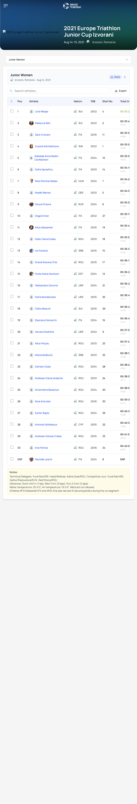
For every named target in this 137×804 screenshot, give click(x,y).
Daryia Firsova (43, 204)
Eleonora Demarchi (46, 320)
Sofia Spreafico (44, 169)
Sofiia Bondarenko (45, 297)
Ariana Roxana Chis (46, 262)
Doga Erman (42, 215)
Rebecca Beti (42, 123)
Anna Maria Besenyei (47, 389)
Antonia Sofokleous (46, 424)
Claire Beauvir (43, 308)
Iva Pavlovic (41, 250)
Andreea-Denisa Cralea (48, 436)
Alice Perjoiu (42, 343)
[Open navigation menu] (5, 5)
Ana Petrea (41, 447)
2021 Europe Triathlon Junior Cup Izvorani (92, 31)
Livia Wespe (41, 111)
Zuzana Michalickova (47, 146)
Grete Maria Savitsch (47, 273)
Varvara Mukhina (44, 331)
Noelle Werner (43, 192)
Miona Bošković (44, 355)
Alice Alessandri (44, 227)
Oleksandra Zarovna (46, 285)
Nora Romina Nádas (46, 181)
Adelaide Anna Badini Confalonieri (46, 157)
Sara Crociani (42, 134)
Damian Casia (43, 366)
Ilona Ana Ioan (43, 401)
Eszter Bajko (42, 413)
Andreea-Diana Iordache (49, 378)
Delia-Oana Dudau (45, 239)
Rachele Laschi (43, 459)
